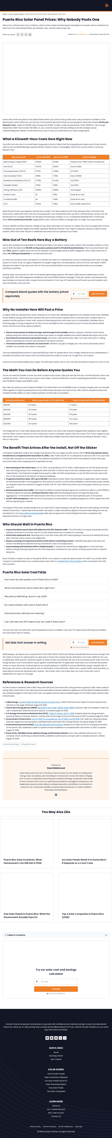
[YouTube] (51, 1038)
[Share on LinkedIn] (30, 34)
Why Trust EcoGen (56, 1113)
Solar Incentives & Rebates (56, 1077)
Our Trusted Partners (56, 1109)
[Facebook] (47, 1038)
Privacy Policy (35, 1126)
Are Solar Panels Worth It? (56, 1081)
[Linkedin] (56, 1038)
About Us (56, 1106)
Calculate (56, 989)
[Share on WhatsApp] (26, 34)
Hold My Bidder (97, 642)
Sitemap (78, 1126)
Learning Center (56, 1056)
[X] (64, 1038)
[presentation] (27, 837)
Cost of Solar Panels (16, 14)
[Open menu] (106, 5)
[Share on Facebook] (18, 34)
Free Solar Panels (56, 1088)
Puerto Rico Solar (28, 744)
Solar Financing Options (56, 1084)
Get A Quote (56, 1059)
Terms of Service (49, 1126)
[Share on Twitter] (22, 34)
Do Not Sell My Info (65, 1126)
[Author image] (65, 34)
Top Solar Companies (56, 1091)
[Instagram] (60, 1038)
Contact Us (56, 1116)
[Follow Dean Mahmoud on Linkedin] (56, 795)
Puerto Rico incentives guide (31, 513)
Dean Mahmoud (81, 34)
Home (5, 14)
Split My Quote (97, 294)
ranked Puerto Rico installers (70, 561)
